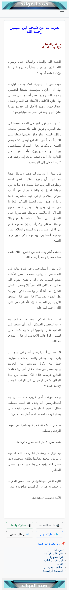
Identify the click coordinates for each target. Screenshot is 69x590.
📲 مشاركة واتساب (20, 525)
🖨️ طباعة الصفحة (49, 525)
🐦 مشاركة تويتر (49, 534)
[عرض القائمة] (62, 12)
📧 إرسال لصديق (19, 534)
